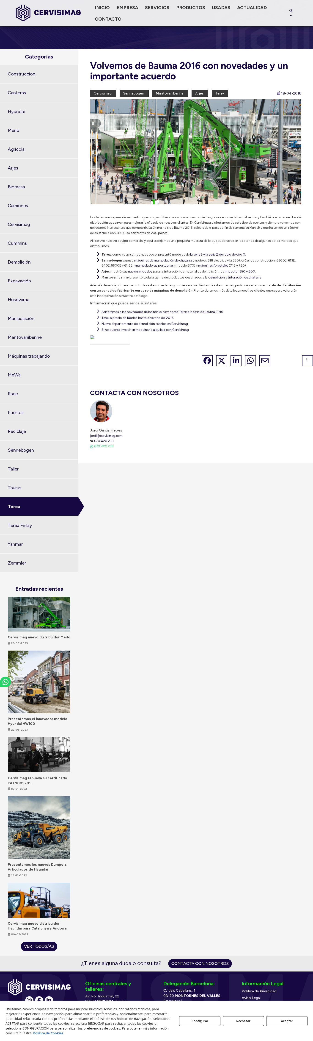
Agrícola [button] (16, 149)
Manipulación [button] (21, 318)
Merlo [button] (13, 130)
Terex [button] (14, 506)
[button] (48, 13)
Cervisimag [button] (19, 224)
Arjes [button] (13, 168)
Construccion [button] (21, 74)
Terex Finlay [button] (20, 525)
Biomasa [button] (16, 186)
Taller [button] (13, 469)
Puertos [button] (16, 412)
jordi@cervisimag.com (106, 435)
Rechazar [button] (243, 1021)
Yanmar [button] (15, 544)
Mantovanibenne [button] (25, 337)
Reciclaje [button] (17, 431)
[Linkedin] (49, 1000)
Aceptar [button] (287, 1021)
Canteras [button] (17, 92)
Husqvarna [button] (18, 299)
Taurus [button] (14, 487)
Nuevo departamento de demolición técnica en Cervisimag (145, 324)
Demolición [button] (19, 262)
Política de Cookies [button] (48, 1033)
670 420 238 (104, 441)
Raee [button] (13, 393)
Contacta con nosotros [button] (200, 963)
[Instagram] (29, 1000)
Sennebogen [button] (21, 450)
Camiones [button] (18, 205)
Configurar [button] (200, 1021)
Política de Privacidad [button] (259, 991)
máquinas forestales (213, 265)
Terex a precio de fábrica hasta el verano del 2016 (137, 318)
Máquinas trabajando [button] (29, 356)
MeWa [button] (14, 375)
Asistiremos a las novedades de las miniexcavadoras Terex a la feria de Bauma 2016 (162, 312)
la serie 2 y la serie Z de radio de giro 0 (217, 254)
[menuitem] (102, 7)
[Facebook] (39, 1000)
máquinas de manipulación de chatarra (163, 260)
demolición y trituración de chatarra (234, 277)
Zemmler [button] (17, 563)
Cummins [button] (17, 243)
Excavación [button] (19, 281)
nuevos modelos (140, 271)
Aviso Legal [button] (251, 998)
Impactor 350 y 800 (240, 271)
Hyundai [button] (16, 111)
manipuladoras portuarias (154, 265)
